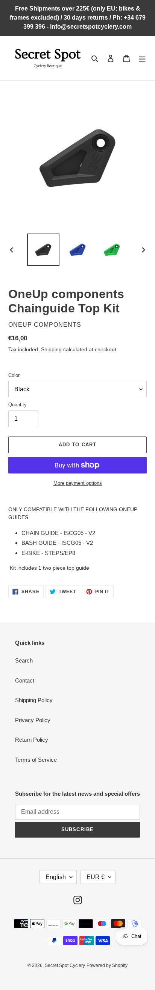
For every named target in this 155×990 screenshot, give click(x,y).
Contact (24, 680)
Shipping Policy (34, 700)
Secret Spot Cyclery (65, 965)
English (56, 877)
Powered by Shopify (107, 965)
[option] (43, 250)
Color (14, 375)
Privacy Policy (32, 720)
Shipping (51, 349)
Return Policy (31, 739)
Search (24, 660)
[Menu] (142, 58)
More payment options (77, 483)
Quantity (17, 404)
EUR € (96, 877)
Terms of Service (36, 759)
